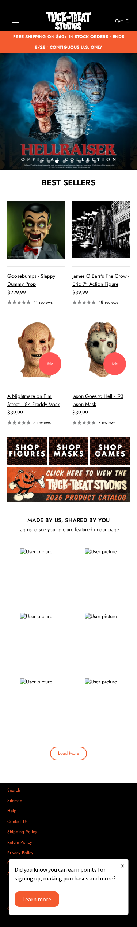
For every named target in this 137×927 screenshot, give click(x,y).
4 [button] (64, 162)
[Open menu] (15, 21)
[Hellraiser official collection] (68, 111)
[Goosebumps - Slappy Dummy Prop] (36, 230)
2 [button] (49, 162)
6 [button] (80, 162)
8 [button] (95, 162)
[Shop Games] (110, 451)
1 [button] (41, 162)
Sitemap (14, 800)
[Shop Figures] (27, 451)
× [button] (123, 865)
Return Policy (19, 842)
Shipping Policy (22, 831)
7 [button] (87, 162)
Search (13, 790)
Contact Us (17, 821)
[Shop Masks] (68, 451)
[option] (68, 111)
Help (11, 811)
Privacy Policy (20, 852)
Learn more (36, 899)
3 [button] (57, 162)
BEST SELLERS (68, 182)
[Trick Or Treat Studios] (68, 21)
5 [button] (72, 162)
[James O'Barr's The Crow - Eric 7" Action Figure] (101, 230)
